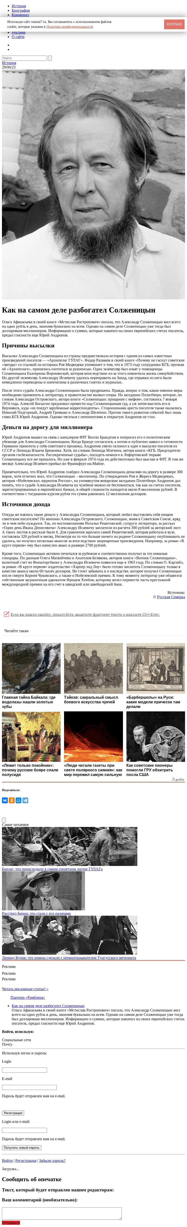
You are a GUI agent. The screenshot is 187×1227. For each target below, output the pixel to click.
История (19, 6)
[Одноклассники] (12, 800)
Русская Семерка (171, 597)
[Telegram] (25, 800)
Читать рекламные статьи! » (25, 989)
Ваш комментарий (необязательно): (40, 1199)
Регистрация (25, 1160)
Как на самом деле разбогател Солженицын (48, 1006)
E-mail (7, 1079)
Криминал (20, 15)
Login (6, 1061)
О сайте (18, 37)
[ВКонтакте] (5, 800)
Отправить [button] (11, 1223)
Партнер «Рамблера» (27, 997)
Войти (7, 1160)
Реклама (18, 32)
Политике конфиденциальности (70, 27)
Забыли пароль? (52, 1160)
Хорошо (174, 24)
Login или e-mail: (16, 1121)
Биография (21, 10)
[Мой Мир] (18, 800)
